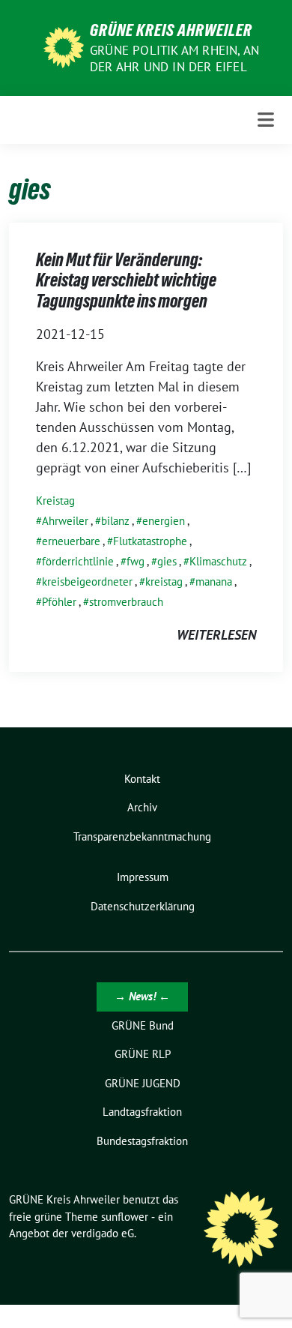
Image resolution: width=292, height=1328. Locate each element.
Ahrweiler (65, 521)
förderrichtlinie (78, 561)
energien (163, 521)
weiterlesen (216, 634)
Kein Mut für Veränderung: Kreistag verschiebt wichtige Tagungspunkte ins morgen (126, 280)
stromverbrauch (126, 602)
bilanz (115, 521)
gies (167, 561)
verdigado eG (102, 1233)
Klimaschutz (218, 561)
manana (213, 581)
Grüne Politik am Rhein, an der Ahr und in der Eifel (174, 58)
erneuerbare (71, 541)
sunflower (124, 1217)
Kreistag (55, 500)
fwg (136, 561)
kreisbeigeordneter (87, 581)
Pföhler (59, 602)
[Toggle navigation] (266, 120)
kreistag (164, 581)
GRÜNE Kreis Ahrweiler (171, 30)
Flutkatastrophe (150, 541)
